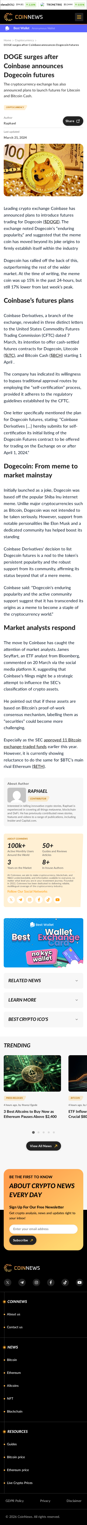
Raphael (10, 123)
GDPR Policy (15, 1501)
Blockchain (15, 1411)
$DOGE (51, 222)
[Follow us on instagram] (36, 1282)
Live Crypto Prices (19, 1483)
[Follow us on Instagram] (29, 899)
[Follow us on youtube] (79, 1282)
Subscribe (20, 1240)
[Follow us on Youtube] (57, 899)
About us (13, 1314)
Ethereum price (18, 1470)
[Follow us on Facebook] (39, 899)
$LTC (9, 356)
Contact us (15, 1327)
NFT (10, 1398)
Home (7, 40)
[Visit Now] (43, 942)
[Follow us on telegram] (22, 1282)
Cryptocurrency (24, 40)
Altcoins (13, 1385)
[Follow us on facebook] (51, 1282)
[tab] (33, 1132)
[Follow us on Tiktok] (48, 899)
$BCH (56, 356)
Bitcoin (12, 1360)
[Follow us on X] (11, 899)
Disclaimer (74, 1501)
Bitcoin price (16, 1457)
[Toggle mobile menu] (79, 17)
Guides (12, 1444)
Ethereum (14, 1373)
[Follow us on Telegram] (20, 899)
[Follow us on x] (7, 1282)
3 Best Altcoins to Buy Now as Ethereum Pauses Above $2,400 (30, 1114)
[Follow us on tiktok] (65, 1282)
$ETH (38, 767)
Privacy (45, 1501)
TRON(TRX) (44, 4)
